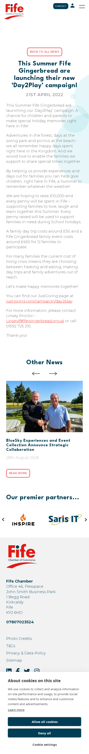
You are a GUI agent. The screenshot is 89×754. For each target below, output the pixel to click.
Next (53, 373)
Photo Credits (19, 638)
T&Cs (10, 646)
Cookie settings (44, 744)
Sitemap (14, 660)
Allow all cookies (45, 722)
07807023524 (20, 622)
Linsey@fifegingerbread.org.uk (35, 321)
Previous (36, 373)
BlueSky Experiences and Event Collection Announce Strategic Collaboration (38, 445)
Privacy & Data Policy (26, 653)
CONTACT (60, 6)
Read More (18, 473)
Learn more (16, 710)
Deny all (44, 733)
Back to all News (44, 51)
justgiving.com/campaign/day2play (39, 301)
